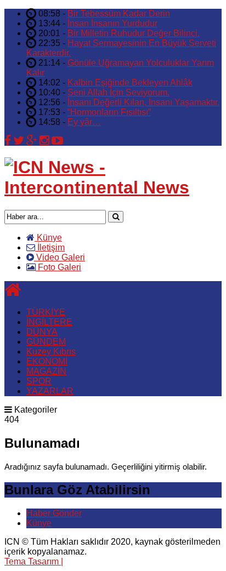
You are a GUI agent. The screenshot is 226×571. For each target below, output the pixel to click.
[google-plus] (31, 140)
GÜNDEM (46, 341)
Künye (48, 237)
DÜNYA (42, 331)
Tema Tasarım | (33, 561)
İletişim (50, 247)
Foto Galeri (58, 267)
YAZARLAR (50, 391)
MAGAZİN (46, 371)
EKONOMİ (46, 361)
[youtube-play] (57, 140)
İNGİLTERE (49, 322)
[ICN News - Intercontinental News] (113, 187)
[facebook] (7, 140)
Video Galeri (59, 257)
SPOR (39, 381)
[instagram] (44, 140)
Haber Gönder (54, 513)
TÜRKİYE (45, 312)
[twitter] (18, 140)
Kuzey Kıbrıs (51, 351)
